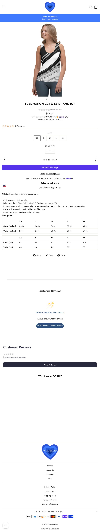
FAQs (50, 478)
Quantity (50, 146)
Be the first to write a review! (50, 326)
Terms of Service (50, 500)
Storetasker (55, 528)
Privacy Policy (49, 487)
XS (37, 138)
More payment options (50, 173)
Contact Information (50, 504)
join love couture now (49, 512)
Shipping (41, 119)
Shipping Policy (50, 495)
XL (63, 138)
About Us (50, 470)
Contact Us (50, 474)
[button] (50, 110)
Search (50, 465)
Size (50, 133)
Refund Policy (50, 491)
